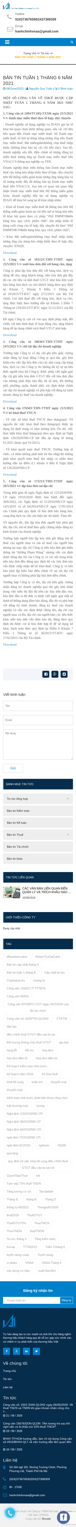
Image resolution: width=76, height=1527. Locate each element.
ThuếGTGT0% (16, 1223)
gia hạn (64, 1042)
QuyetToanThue (17, 1175)
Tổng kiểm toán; (45, 1239)
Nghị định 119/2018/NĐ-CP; (25, 1113)
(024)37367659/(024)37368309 (29, 1479)
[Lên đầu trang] (62, 1520)
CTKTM (62, 1018)
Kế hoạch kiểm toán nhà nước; (27, 1066)
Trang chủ (9, 1370)
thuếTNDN (37, 1231)
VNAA (29, 1262)
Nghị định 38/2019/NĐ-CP (24, 1121)
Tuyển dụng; (45, 1254)
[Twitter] (64, 674)
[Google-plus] (54, 674)
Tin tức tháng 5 (16, 1239)
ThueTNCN (41, 1223)
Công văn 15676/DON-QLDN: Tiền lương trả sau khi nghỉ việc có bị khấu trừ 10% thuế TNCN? (36, 1425)
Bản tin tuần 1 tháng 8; (21, 972)
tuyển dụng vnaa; (18, 1254)
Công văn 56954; (18, 996)
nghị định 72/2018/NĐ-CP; (24, 1137)
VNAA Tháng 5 (51, 1262)
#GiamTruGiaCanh (47, 956)
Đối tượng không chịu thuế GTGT (29, 1042)
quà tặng (12, 1153)
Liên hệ (8, 1387)
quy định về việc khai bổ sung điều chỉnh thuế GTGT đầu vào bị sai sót (38, 1164)
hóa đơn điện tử (17, 1058)
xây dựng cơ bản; (18, 1270)
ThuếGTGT (34, 1215)
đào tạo (11, 1026)
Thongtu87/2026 (47, 1207)
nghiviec (44, 1145)
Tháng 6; (12, 1199)
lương (40, 1105)
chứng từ (39, 980)
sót (38, 1175)
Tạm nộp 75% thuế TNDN (24, 1183)
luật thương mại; (17, 1105)
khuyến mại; (15, 1090)
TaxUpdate (46, 1191)
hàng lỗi (12, 1050)
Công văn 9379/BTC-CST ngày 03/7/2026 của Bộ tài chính (38, 1007)
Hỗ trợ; (29, 1050)
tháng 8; (31, 1199)
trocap (11, 1247)
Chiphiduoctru (16, 980)
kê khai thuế (50, 1074)
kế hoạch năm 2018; (20, 1074)
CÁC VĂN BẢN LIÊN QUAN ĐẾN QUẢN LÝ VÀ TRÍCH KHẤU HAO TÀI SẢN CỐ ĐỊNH (47, 890)
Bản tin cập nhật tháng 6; (23, 964)
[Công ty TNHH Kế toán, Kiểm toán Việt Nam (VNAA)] (38, 6)
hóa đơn (47, 1050)
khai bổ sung (15, 1082)
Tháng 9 (50, 1199)
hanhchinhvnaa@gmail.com (36, 31)
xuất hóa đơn (47, 1270)
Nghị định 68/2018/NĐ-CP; (24, 1129)
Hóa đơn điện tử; (47, 1058)
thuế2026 (13, 1215)
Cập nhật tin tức (54, 972)
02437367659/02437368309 (35, 19)
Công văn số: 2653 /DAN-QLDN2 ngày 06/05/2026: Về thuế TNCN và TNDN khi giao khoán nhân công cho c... (38, 1408)
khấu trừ (37, 1082)
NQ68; (62, 1145)
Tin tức (7, 1379)
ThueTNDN (14, 1231)
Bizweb (46, 1518)
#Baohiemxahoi (17, 956)
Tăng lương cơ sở (19, 1191)
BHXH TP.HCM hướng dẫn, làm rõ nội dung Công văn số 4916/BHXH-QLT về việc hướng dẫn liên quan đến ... (37, 1442)
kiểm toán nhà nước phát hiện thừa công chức (37, 1098)
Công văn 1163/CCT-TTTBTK (26, 988)
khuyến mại (58, 1082)
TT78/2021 (30, 1247)
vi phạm (12, 1262)
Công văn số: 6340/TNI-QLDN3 (27, 1018)
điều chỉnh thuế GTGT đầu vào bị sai (31, 1034)
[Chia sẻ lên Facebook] (45, 674)
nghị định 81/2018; (19, 1145)
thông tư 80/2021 (18, 1207)
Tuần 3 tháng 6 (55, 1247)
